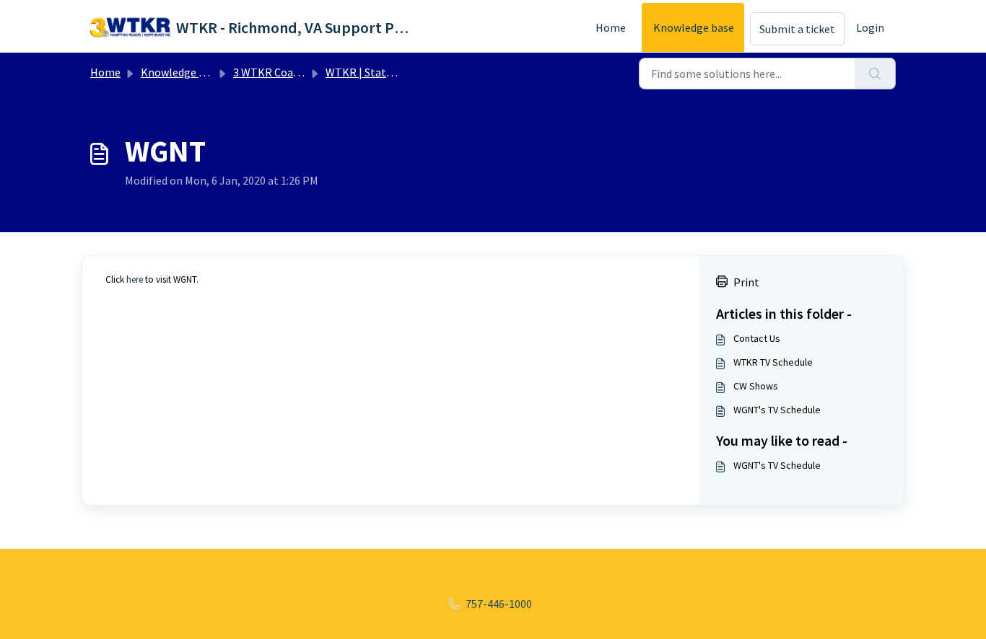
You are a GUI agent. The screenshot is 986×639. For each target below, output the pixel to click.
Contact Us (756, 338)
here (134, 279)
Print (746, 282)
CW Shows (755, 385)
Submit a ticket (797, 29)
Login (870, 27)
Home (610, 27)
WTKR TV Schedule (773, 362)
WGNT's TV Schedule (777, 409)
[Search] (875, 73)
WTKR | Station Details (383, 72)
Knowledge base (693, 27)
